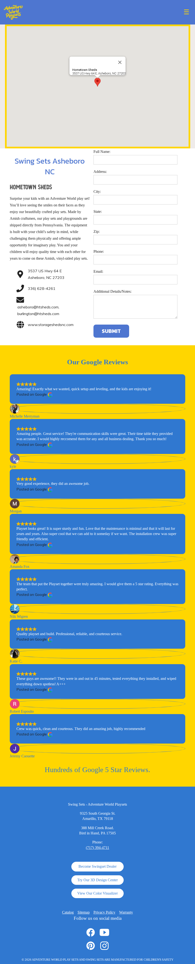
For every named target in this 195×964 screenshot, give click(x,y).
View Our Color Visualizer (97, 893)
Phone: (98, 251)
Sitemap (84, 912)
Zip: (96, 231)
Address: (100, 172)
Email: (98, 271)
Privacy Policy (104, 912)
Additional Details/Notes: (112, 291)
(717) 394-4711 (97, 848)
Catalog (68, 912)
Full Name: (101, 152)
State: (97, 211)
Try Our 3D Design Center (97, 880)
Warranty (126, 912)
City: (97, 192)
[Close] (120, 62)
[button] (97, 82)
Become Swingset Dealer (97, 866)
